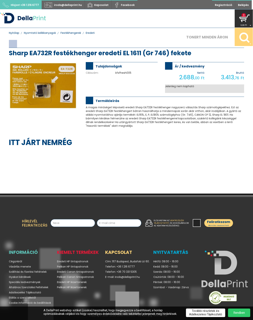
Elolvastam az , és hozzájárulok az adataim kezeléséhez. (171, 223)
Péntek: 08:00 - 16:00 (166, 282)
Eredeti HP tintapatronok (72, 261)
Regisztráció (223, 5)
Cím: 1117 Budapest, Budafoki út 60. (126, 261)
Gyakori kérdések (20, 277)
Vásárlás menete (20, 266)
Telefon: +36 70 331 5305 (121, 272)
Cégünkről (103, 18)
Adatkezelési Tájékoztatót (169, 221)
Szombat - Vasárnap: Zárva (171, 287)
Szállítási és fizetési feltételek (28, 272)
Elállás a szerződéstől (22, 297)
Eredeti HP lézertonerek (72, 282)
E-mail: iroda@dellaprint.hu (122, 277)
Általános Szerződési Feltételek (28, 287)
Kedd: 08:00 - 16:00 (165, 266)
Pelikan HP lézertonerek (72, 287)
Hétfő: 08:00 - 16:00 (165, 261)
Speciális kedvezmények (24, 282)
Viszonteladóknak (135, 18)
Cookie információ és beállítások (30, 303)
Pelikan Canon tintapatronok (75, 277)
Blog (160, 18)
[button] (243, 18)
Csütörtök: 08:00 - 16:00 (168, 277)
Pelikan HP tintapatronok (72, 266)
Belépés (243, 5)
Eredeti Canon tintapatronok (75, 272)
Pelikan (177, 18)
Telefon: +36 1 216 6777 (120, 266)
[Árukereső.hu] (223, 298)
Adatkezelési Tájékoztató (25, 292)
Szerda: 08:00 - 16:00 (166, 272)
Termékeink (79, 18)
